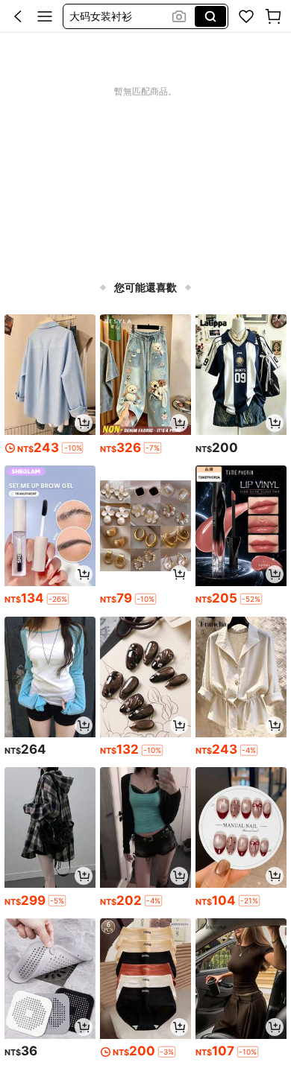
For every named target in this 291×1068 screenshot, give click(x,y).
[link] (246, 16)
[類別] (44, 16)
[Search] (210, 16)
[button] (17, 16)
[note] (72, 448)
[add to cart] (84, 423)
